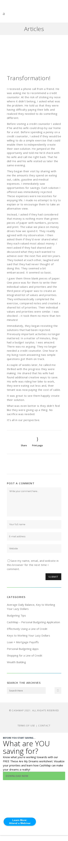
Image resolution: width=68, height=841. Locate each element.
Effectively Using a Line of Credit (27, 629)
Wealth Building (16, 662)
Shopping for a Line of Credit (24, 655)
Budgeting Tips (16, 615)
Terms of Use (26, 725)
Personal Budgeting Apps (23, 649)
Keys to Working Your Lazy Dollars (28, 635)
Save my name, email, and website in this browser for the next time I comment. (33, 565)
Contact (44, 725)
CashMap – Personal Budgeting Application (33, 622)
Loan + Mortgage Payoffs (23, 642)
